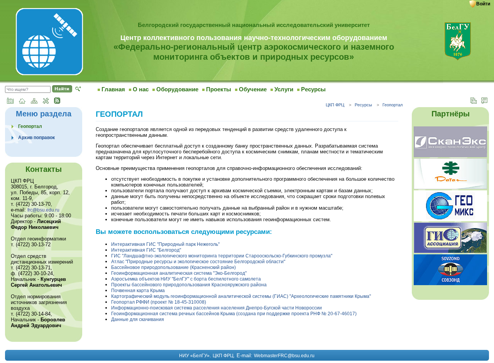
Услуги (283, 89)
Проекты (218, 89)
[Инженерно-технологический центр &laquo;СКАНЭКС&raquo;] (450, 157)
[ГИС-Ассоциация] (450, 252)
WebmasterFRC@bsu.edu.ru (284, 355)
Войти (483, 4)
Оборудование (177, 89)
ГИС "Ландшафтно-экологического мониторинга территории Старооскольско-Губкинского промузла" (221, 256)
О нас (141, 89)
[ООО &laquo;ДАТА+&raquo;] (450, 189)
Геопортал (392, 105)
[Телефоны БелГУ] (484, 102)
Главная (113, 89)
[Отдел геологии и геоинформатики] (450, 221)
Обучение (253, 89)
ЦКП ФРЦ (335, 105)
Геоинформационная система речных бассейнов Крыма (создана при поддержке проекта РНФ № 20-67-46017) (234, 313)
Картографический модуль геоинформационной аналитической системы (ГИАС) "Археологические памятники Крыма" (241, 296)
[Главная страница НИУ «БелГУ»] (10, 102)
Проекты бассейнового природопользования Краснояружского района (189, 284)
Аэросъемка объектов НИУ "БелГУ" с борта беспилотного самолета (186, 279)
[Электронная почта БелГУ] (473, 102)
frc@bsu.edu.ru (43, 210)
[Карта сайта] (34, 102)
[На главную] (49, 74)
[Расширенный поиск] (78, 89)
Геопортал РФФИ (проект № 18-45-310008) (158, 302)
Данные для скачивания (137, 319)
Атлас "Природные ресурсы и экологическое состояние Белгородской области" (198, 261)
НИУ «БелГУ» (194, 355)
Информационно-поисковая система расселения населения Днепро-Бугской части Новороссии (216, 308)
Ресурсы (313, 89)
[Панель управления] (46, 102)
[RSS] (57, 102)
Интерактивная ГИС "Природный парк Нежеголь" (165, 244)
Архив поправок (36, 137)
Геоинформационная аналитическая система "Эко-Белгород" (179, 273)
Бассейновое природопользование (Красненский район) (173, 267)
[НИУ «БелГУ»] (458, 59)
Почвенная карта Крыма (138, 290)
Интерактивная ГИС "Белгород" (146, 250)
